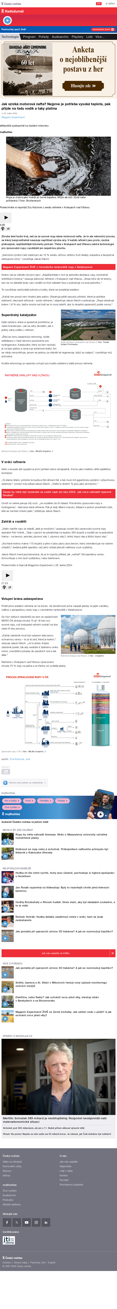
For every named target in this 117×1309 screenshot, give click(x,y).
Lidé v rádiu (66, 1170)
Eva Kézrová (17, 759)
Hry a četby (11, 800)
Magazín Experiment (13, 117)
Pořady (44, 37)
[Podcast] (2, 229)
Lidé (89, 37)
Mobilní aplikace (12, 1204)
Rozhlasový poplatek (71, 1184)
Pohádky (44, 800)
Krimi (28, 800)
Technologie (10, 37)
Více (100, 37)
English (51, 1262)
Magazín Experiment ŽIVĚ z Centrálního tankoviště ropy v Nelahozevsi (47, 267)
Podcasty (8, 1199)
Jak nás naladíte (69, 1161)
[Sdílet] (8, 229)
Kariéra (64, 1175)
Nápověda (65, 1166)
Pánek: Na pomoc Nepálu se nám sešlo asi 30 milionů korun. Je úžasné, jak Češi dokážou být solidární (57, 1134)
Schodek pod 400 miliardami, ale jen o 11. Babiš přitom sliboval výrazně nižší (43, 1128)
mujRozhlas (8, 793)
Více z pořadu (12, 963)
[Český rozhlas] (11, 3)
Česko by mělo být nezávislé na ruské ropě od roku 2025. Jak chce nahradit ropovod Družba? (57, 493)
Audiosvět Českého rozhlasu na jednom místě (25, 822)
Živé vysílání (11, 807)
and (28, 759)
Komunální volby (12, 1166)
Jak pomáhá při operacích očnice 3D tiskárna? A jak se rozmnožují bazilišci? (64, 931)
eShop (6, 1175)
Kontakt (64, 1180)
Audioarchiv (60, 37)
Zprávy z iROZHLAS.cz (17, 1036)
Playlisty (77, 37)
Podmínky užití (37, 1262)
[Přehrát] (6, 218)
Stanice (7, 1170)
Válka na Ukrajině (12, 1161)
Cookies (7, 1262)
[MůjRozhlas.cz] (6, 132)
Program (29, 37)
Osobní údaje (20, 1262)
